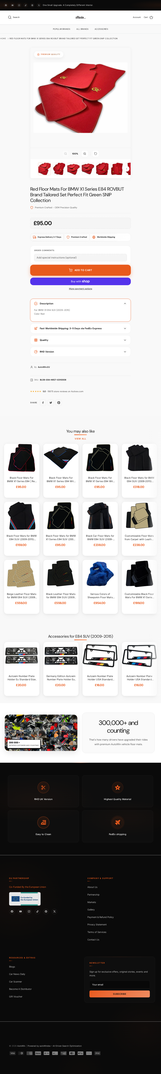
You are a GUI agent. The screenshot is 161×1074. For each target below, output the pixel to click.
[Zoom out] (65, 153)
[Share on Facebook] (43, 403)
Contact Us (93, 939)
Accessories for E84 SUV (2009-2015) (80, 636)
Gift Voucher (15, 996)
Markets (91, 902)
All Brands (82, 29)
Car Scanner (15, 981)
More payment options (80, 288)
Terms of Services (96, 932)
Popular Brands (61, 29)
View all (80, 438)
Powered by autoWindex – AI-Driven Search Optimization (55, 1046)
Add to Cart (83, 270)
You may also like (80, 431)
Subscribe (119, 994)
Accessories (101, 29)
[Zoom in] (84, 153)
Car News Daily (17, 974)
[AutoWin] (80, 17)
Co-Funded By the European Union (27, 887)
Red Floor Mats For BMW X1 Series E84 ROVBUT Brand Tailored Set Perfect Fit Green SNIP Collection (64, 38)
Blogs (12, 966)
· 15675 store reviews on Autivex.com (63, 391)
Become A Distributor (20, 989)
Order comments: (44, 250)
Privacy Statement (97, 924)
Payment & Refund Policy (100, 917)
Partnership (93, 894)
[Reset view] (95, 153)
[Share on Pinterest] (59, 403)
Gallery (91, 909)
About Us (92, 887)
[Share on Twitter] (51, 403)
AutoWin (21, 1046)
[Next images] (126, 169)
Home (3, 38)
